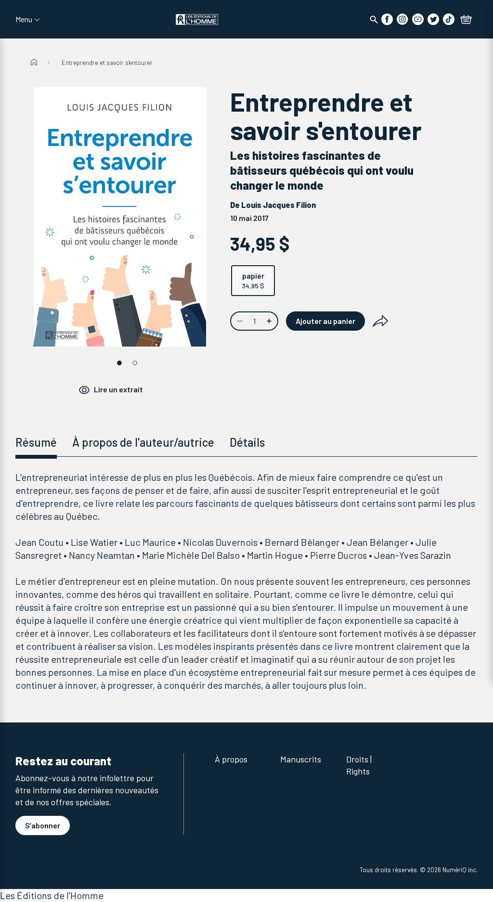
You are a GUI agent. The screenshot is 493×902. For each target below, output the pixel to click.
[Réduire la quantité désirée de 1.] (238, 321)
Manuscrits (300, 759)
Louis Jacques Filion (278, 204)
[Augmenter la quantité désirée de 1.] (270, 321)
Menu (23, 19)
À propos (231, 759)
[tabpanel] (246, 581)
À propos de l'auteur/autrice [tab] (143, 442)
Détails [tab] (247, 442)
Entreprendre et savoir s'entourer (107, 62)
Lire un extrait (118, 389)
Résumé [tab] (36, 442)
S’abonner (42, 825)
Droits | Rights (359, 765)
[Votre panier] (466, 20)
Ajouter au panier (325, 320)
